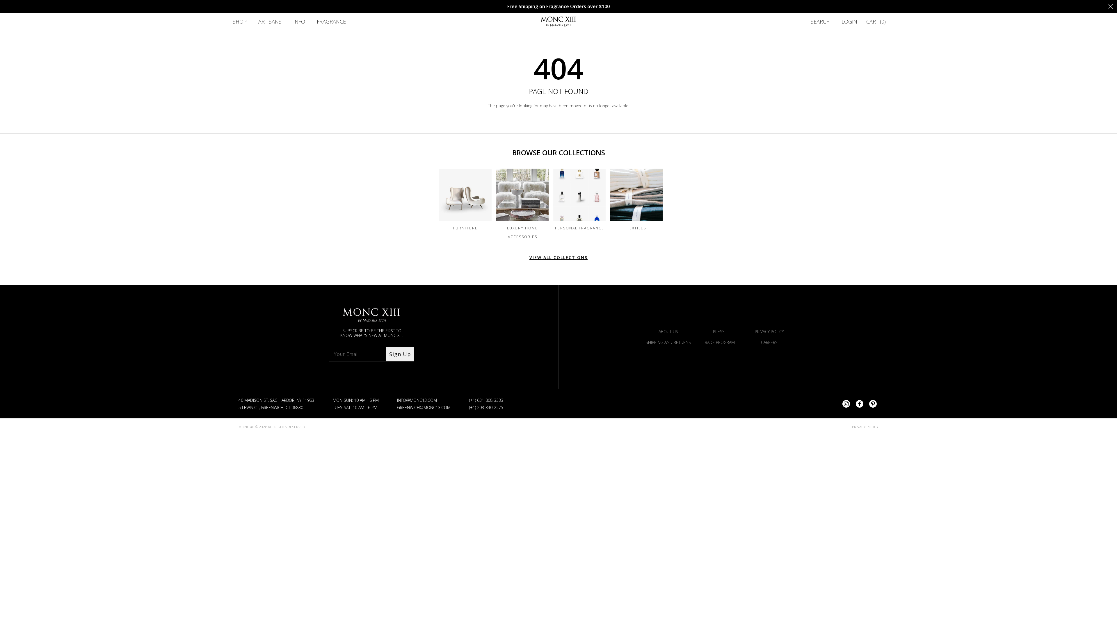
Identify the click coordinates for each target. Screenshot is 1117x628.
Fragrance (331, 21)
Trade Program (719, 342)
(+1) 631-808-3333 (486, 400)
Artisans (270, 21)
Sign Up (400, 354)
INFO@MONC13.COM (417, 400)
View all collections (558, 257)
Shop (240, 21)
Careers (769, 342)
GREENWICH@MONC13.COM (424, 407)
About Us (668, 331)
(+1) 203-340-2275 (486, 407)
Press (719, 331)
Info (299, 21)
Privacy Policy (769, 331)
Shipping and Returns (668, 342)
